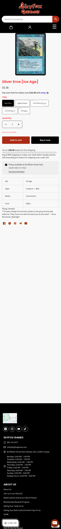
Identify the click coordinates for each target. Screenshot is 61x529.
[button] (11, 27)
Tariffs (6, 514)
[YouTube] (19, 429)
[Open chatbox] (55, 523)
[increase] (18, 124)
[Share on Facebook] (4, 223)
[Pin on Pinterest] (15, 223)
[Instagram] (12, 429)
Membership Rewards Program (17, 502)
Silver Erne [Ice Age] (20, 82)
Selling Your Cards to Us (14, 506)
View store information (17, 171)
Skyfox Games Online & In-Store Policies (20, 497)
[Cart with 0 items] (11, 27)
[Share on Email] (26, 223)
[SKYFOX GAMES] (30, 8)
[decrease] (5, 124)
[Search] (55, 19)
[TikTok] (25, 429)
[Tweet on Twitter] (10, 223)
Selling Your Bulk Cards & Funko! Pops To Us (22, 510)
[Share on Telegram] (20, 223)
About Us (7, 489)
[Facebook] (6, 429)
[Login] (30, 27)
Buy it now (45, 140)
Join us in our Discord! (13, 493)
